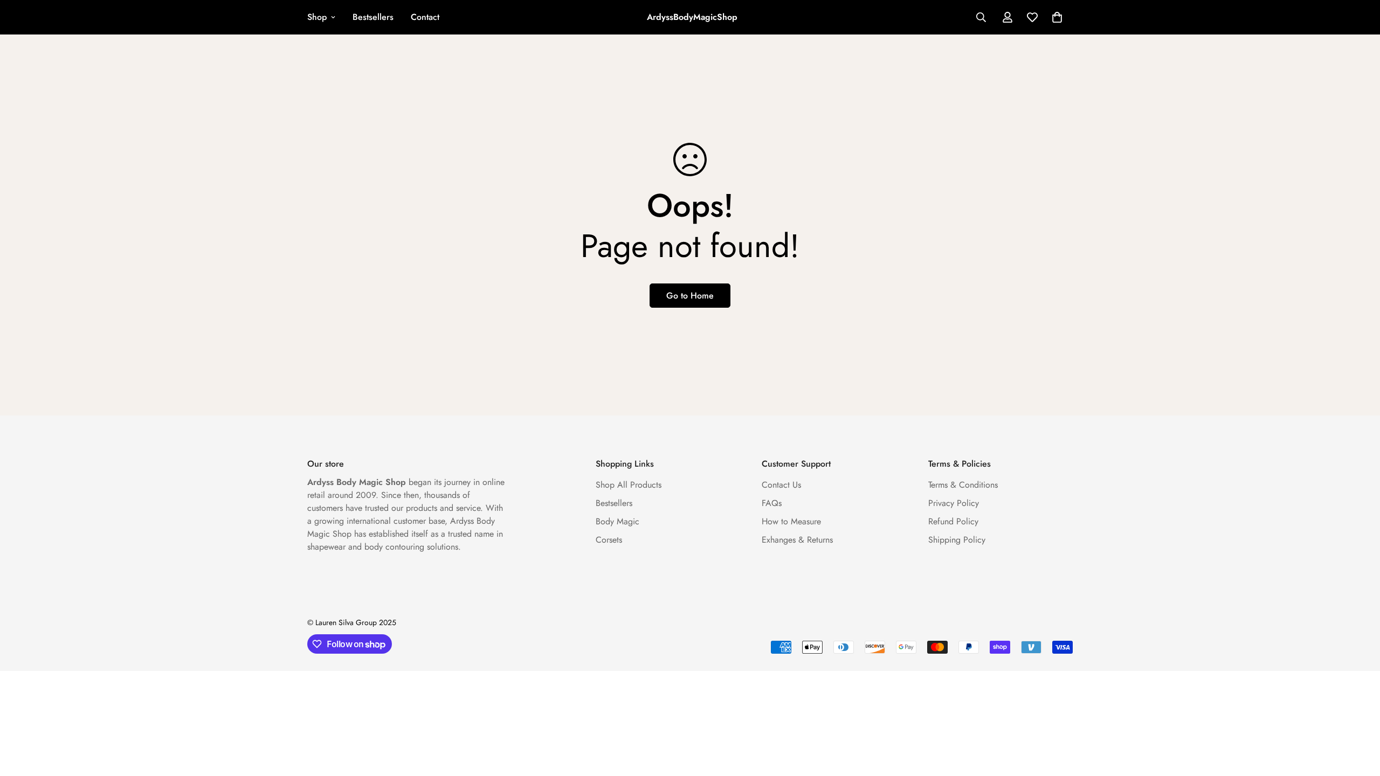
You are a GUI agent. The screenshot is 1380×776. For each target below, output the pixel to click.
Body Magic (617, 521)
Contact (425, 17)
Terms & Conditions (963, 485)
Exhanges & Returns (797, 540)
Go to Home (690, 295)
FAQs (772, 503)
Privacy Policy (953, 503)
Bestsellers (373, 17)
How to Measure (791, 521)
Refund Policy (953, 521)
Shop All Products (628, 485)
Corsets (609, 540)
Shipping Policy (956, 540)
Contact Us (781, 485)
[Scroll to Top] (1359, 717)
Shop (317, 17)
